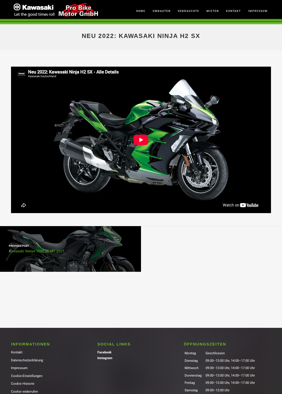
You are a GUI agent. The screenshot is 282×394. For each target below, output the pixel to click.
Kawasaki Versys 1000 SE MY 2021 (36, 248)
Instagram (104, 358)
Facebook (104, 352)
